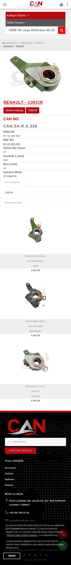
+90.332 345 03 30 (19, 512)
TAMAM (12, 555)
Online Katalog (14, 110)
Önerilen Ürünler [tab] (13, 202)
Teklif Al (32, 110)
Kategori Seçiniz (17, 15)
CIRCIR (39, 43)
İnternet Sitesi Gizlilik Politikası (22, 535)
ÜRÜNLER (26, 43)
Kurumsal (10, 467)
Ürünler (9, 473)
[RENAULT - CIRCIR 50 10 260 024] (35, 74)
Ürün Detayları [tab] (12, 182)
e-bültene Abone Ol (20, 450)
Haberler (9, 479)
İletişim (9, 485)
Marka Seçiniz (15, 22)
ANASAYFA (11, 43)
